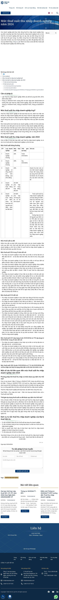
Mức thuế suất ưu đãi (9, 84)
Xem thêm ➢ (5, 516)
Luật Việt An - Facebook (49, 592)
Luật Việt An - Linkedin (57, 592)
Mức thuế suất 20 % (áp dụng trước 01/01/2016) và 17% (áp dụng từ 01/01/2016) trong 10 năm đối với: (25, 89)
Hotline (3, 597)
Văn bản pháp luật (42, 8)
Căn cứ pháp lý (6, 76)
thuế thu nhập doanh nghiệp (11, 477)
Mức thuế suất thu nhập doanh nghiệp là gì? (13, 78)
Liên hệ (6, 13)
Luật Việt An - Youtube (53, 592)
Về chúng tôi (19, 8)
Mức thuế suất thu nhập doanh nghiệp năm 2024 (14, 80)
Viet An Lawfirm (49, 13)
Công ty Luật (16, 42)
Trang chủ (12, 8)
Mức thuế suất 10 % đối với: (11, 87)
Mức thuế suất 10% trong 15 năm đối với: (13, 85)
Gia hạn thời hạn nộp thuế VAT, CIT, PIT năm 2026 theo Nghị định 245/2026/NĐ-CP (9, 494)
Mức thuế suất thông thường (11, 82)
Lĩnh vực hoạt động (30, 8)
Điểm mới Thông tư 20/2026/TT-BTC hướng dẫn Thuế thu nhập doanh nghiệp (49, 494)
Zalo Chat (10, 597)
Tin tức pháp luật (53, 8)
